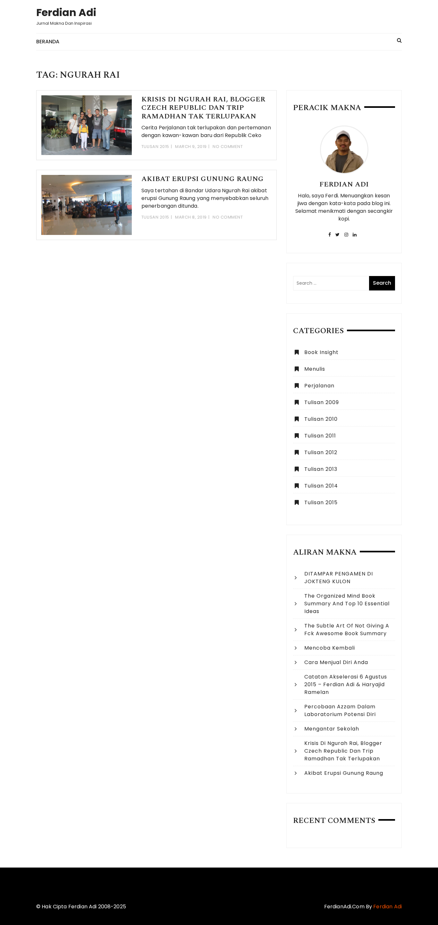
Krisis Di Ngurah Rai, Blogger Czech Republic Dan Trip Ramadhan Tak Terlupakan (203, 108)
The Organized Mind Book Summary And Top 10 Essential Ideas (347, 603)
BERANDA (47, 41)
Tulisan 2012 (320, 452)
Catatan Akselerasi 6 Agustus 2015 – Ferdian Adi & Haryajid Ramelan (345, 684)
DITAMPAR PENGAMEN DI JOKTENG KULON (338, 577)
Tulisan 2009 (321, 402)
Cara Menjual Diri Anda (336, 662)
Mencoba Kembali (329, 648)
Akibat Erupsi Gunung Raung (202, 179)
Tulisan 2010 (321, 419)
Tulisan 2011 (320, 435)
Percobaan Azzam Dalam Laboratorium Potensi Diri (340, 710)
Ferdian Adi (66, 12)
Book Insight (321, 352)
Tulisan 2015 (155, 146)
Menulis (314, 369)
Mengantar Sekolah (331, 728)
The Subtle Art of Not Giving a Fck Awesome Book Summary (346, 629)
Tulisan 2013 (320, 469)
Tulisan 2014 (321, 485)
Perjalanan (319, 385)
